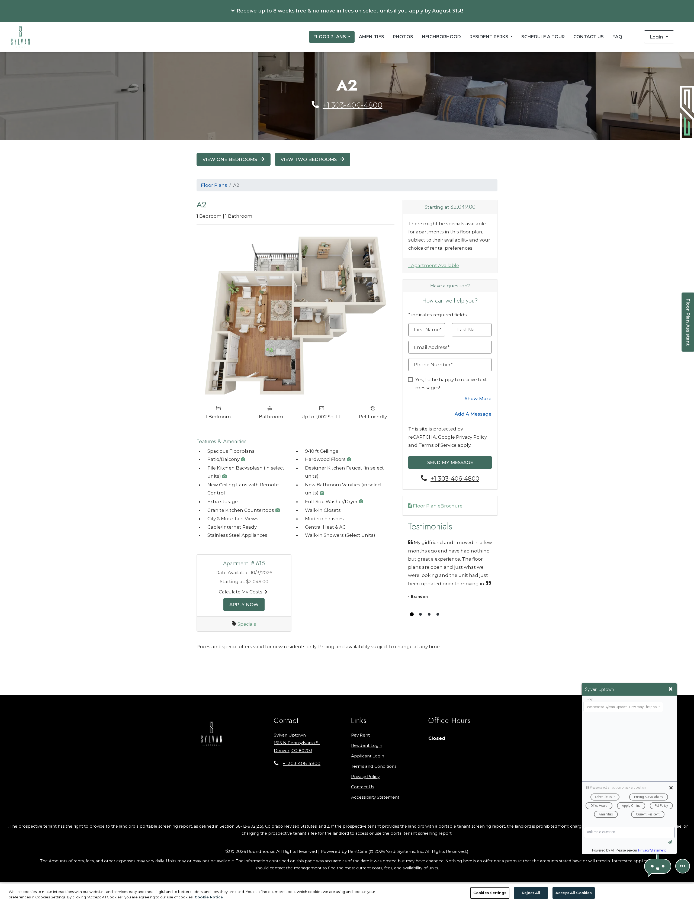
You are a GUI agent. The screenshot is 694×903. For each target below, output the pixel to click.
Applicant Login (367, 756)
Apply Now (247, 604)
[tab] (412, 614)
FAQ (617, 36)
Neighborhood (441, 36)
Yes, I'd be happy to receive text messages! (451, 383)
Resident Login (366, 745)
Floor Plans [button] (330, 36)
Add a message (473, 414)
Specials (246, 624)
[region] (347, 893)
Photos (403, 36)
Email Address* (431, 347)
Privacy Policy (471, 437)
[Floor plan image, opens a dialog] (295, 315)
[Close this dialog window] (671, 689)
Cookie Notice (209, 897)
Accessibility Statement (375, 797)
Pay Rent (360, 735)
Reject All (531, 893)
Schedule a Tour (543, 36)
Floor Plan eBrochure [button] (437, 506)
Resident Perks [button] (489, 36)
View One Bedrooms (230, 159)
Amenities (371, 36)
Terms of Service (438, 445)
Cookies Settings (489, 893)
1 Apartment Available (433, 265)
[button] (347, 11)
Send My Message (450, 462)
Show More (478, 398)
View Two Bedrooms (309, 159)
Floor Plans (214, 185)
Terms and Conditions (373, 766)
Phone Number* (433, 364)
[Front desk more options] (682, 866)
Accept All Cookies (573, 893)
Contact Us (588, 36)
